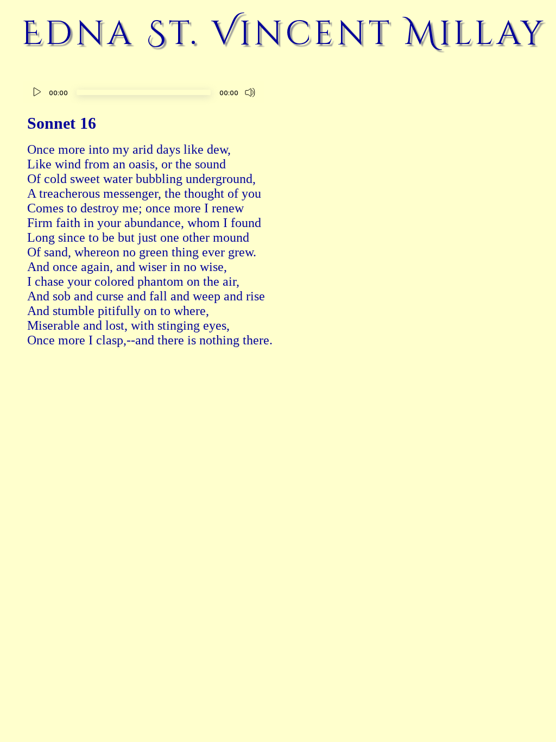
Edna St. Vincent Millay (284, 33)
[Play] (36, 92)
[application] (143, 93)
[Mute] (250, 92)
